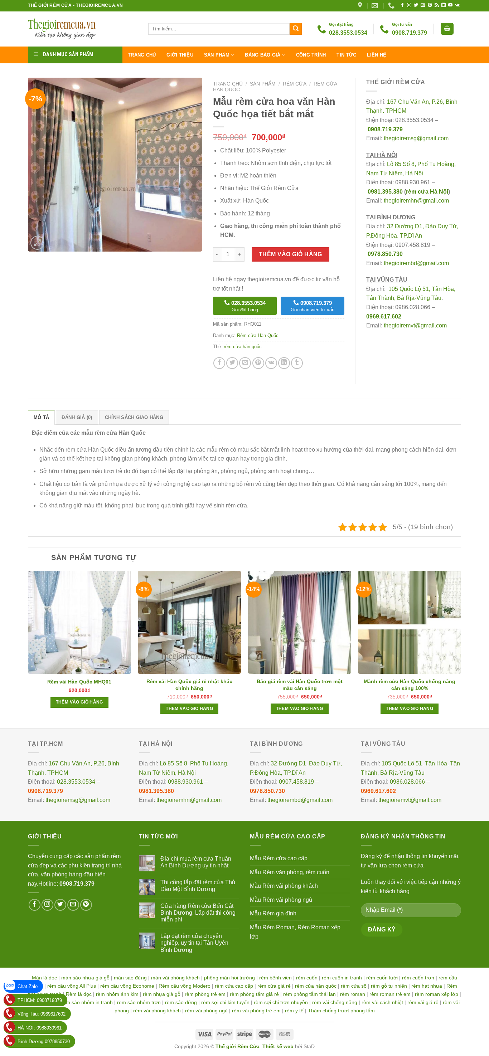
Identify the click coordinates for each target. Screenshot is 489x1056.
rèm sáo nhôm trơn (139, 1002)
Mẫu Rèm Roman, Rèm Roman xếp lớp (295, 932)
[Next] (460, 648)
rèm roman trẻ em (390, 994)
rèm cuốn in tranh (342, 977)
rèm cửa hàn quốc (243, 346)
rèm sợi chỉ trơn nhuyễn (281, 1002)
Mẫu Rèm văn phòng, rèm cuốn (289, 872)
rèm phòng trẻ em (205, 994)
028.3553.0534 (76, 782)
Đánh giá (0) (77, 417)
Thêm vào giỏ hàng (290, 254)
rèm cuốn (307, 977)
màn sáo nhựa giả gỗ (85, 977)
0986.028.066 (407, 782)
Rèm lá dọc (79, 994)
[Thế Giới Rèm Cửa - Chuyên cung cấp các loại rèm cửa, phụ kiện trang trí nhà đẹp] (82, 29)
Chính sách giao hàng (134, 417)
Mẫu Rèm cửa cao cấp (279, 858)
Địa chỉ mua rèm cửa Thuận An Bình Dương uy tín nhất (195, 862)
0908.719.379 (385, 129)
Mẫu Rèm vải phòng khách (284, 886)
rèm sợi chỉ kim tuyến (225, 1002)
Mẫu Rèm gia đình (273, 913)
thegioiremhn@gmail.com (416, 201)
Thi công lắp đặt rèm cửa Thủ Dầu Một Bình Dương (197, 885)
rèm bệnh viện (275, 977)
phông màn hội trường (229, 977)
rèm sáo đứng (181, 1002)
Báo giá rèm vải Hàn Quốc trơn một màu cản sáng (300, 684)
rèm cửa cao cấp (234, 986)
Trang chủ (142, 55)
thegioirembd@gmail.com (416, 263)
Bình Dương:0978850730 (44, 1041)
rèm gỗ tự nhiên (389, 986)
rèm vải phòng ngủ (206, 1010)
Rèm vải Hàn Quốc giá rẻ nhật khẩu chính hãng (189, 684)
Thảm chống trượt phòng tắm (341, 1010)
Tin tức (346, 55)
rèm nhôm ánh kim (117, 994)
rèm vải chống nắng (334, 1002)
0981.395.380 (385, 192)
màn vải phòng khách (175, 977)
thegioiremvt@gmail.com (415, 325)
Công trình (311, 55)
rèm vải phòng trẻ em (256, 1010)
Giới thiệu (179, 55)
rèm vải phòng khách (157, 1010)
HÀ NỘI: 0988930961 (40, 1028)
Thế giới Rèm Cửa (238, 1046)
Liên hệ (376, 55)
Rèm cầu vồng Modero (184, 986)
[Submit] (296, 29)
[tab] (41, 417)
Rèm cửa (294, 84)
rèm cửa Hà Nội (427, 192)
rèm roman (352, 994)
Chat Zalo (28, 986)
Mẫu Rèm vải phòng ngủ (281, 900)
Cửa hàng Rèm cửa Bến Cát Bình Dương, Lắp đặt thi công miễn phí (198, 913)
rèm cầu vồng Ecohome (127, 986)
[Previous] (28, 648)
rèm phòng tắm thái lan (309, 994)
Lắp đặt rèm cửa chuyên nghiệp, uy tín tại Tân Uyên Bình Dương (194, 943)
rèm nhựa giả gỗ (161, 994)
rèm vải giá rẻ (423, 1002)
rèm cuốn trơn (418, 977)
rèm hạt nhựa (426, 986)
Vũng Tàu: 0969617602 (42, 1014)
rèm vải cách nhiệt (382, 1002)
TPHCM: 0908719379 (40, 1000)
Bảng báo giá (262, 55)
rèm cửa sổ (354, 986)
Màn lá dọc (44, 977)
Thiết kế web (278, 1046)
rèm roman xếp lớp (436, 994)
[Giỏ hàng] (447, 29)
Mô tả (41, 417)
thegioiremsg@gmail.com (416, 138)
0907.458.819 (296, 782)
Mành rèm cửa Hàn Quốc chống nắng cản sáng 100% (409, 684)
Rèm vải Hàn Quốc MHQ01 (79, 682)
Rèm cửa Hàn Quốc (258, 335)
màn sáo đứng (130, 977)
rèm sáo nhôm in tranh (87, 1002)
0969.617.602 (383, 316)
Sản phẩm (216, 55)
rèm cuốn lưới (382, 977)
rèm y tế (294, 1010)
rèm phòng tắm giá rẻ (254, 994)
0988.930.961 (185, 782)
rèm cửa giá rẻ (274, 986)
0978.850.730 (385, 254)
